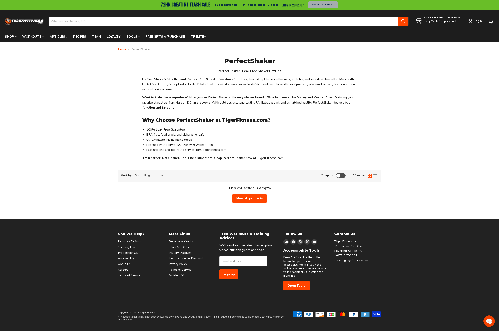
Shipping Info (126, 247)
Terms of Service (129, 275)
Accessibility (126, 258)
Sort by (126, 175)
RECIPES (79, 36)
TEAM (96, 36)
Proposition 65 (128, 253)
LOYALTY (113, 36)
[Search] (403, 21)
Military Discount (180, 253)
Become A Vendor (181, 241)
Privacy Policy (178, 264)
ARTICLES (58, 36)
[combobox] (223, 21)
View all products (249, 198)
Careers (123, 270)
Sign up (229, 274)
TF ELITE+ (198, 36)
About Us (124, 264)
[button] (489, 321)
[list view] (375, 175)
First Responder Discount (186, 258)
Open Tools (296, 286)
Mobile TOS (177, 275)
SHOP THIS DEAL (323, 4)
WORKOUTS (32, 36)
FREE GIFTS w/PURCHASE (165, 36)
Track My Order (179, 247)
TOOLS (132, 36)
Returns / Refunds (130, 241)
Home (122, 49)
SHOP (10, 36)
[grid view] (369, 175)
